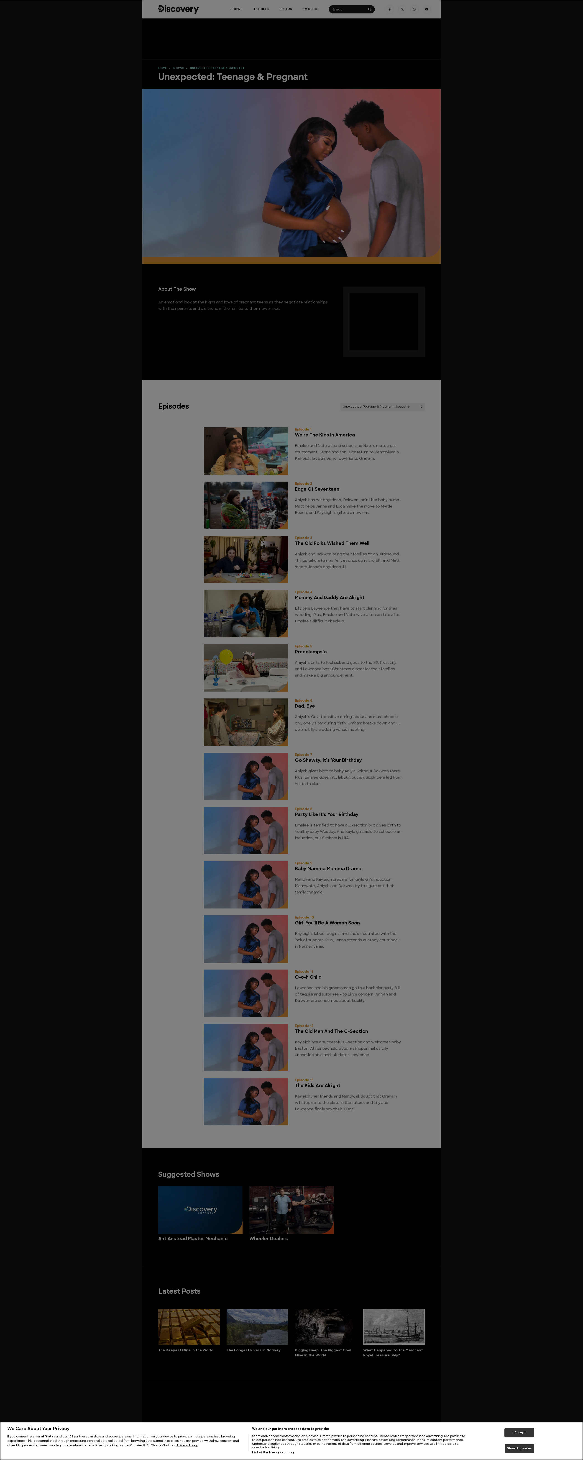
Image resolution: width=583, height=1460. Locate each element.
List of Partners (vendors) (273, 1452)
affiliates (48, 1436)
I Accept (519, 1432)
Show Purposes (519, 1448)
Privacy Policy (187, 1445)
